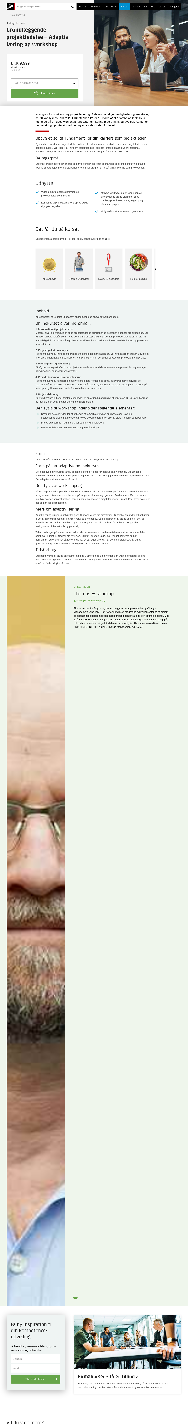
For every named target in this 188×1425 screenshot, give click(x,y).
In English (174, 7)
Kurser (124, 7)
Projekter (95, 7)
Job (146, 7)
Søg (73, 6)
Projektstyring (17, 15)
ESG (153, 7)
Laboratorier (111, 7)
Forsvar (136, 7)
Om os (162, 7)
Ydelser (82, 7)
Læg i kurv (47, 93)
